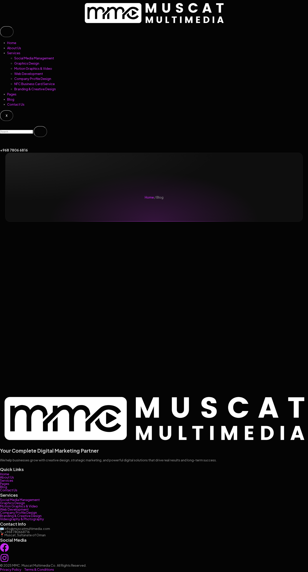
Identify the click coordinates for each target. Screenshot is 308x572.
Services (13, 53)
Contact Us (15, 104)
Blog (10, 99)
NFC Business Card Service (34, 84)
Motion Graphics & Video (33, 68)
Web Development (28, 74)
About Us (14, 48)
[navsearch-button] (1, 123)
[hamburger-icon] (7, 31)
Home (11, 43)
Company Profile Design (32, 79)
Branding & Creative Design (35, 89)
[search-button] (40, 131)
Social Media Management (34, 58)
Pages (11, 94)
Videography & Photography (22, 519)
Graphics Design (26, 63)
